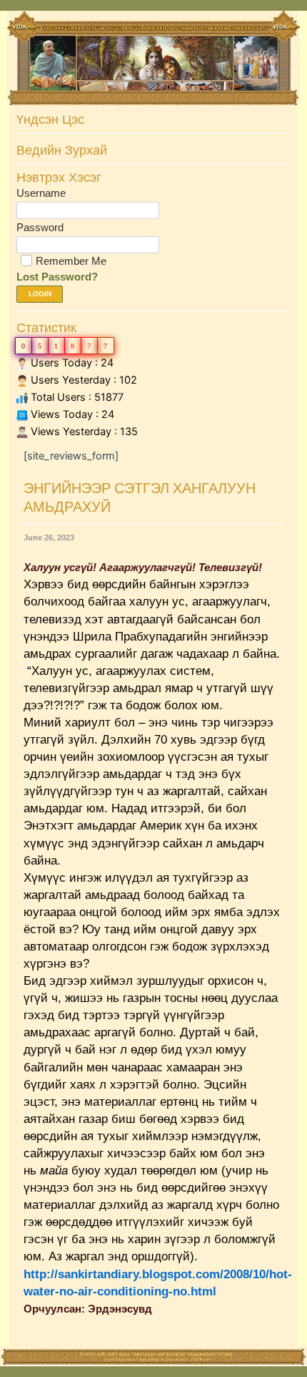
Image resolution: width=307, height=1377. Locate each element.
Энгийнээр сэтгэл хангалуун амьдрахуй (140, 497)
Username (41, 193)
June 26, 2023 (49, 537)
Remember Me (71, 261)
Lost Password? (57, 277)
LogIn (40, 294)
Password (40, 227)
